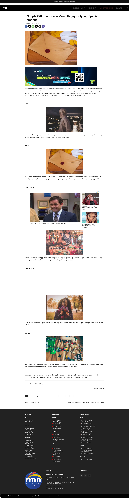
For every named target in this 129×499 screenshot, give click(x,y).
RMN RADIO (84, 8)
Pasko (76, 396)
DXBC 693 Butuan (29, 440)
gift (47, 396)
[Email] (36, 26)
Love (57, 396)
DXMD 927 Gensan (29, 448)
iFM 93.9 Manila (56, 425)
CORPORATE (118, 8)
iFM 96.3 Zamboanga (58, 451)
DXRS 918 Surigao (29, 456)
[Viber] (43, 26)
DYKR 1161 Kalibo (29, 433)
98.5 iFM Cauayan (57, 428)
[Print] (39, 26)
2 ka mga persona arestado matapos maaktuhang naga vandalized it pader (85, 402)
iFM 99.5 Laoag (56, 423)
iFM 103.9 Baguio (57, 420)
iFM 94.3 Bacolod (57, 434)
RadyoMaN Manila (28, 23)
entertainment (42, 396)
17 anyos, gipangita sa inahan (32, 402)
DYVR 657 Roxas (29, 434)
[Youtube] (126, 4)
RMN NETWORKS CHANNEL (106, 8)
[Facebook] (121, 4)
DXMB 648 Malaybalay (30, 453)
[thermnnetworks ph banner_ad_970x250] (64, 76)
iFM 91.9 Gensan (57, 450)
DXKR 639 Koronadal (30, 451)
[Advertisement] (64, 281)
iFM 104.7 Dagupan (57, 422)
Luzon (67, 396)
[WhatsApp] (33, 26)
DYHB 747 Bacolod (29, 428)
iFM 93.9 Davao (56, 448)
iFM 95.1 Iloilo (56, 437)
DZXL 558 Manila (29, 420)
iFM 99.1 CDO (56, 447)
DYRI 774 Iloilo (28, 431)
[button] (127, 8)
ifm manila (52, 396)
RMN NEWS (76, 8)
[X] (124, 4)
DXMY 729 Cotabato (30, 444)
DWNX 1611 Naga (29, 422)
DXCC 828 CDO (29, 442)
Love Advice (62, 396)
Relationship (81, 396)
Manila (71, 396)
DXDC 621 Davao (29, 445)
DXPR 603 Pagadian (30, 455)
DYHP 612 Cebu (29, 429)
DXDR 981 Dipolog (29, 447)
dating (36, 396)
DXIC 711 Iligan (28, 450)
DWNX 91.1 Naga (57, 426)
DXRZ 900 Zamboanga (30, 458)
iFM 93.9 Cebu (56, 436)
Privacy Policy (58, 496)
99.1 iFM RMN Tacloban (58, 439)
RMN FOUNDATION (93, 8)
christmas (31, 396)
